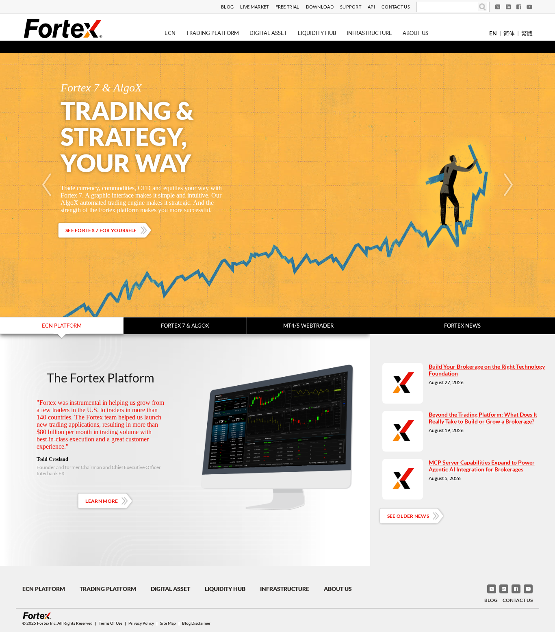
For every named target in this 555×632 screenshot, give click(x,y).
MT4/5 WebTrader (308, 325)
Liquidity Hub (317, 33)
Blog (227, 6)
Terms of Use (110, 623)
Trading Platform (212, 33)
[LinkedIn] (508, 7)
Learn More (101, 501)
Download (320, 6)
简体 (509, 33)
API (371, 6)
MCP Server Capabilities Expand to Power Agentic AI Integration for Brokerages (482, 466)
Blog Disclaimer (196, 623)
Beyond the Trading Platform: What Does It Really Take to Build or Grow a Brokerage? (483, 418)
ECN (170, 33)
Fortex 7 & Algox (185, 325)
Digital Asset (268, 33)
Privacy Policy (141, 623)
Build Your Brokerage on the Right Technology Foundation (487, 370)
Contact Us (396, 6)
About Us (415, 33)
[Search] (482, 7)
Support (350, 6)
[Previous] (47, 185)
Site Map (168, 623)
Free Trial (287, 6)
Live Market (254, 6)
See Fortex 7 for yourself (101, 230)
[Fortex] (63, 28)
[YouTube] (529, 7)
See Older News (408, 516)
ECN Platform (62, 325)
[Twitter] (497, 7)
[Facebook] (519, 7)
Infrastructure (369, 33)
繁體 (527, 33)
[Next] (508, 185)
